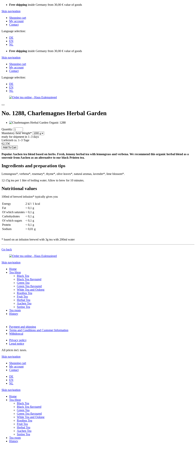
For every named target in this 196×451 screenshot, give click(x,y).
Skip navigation (11, 11)
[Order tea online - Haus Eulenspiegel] (33, 97)
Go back (7, 249)
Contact (14, 24)
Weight (17, 133)
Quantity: (7, 129)
